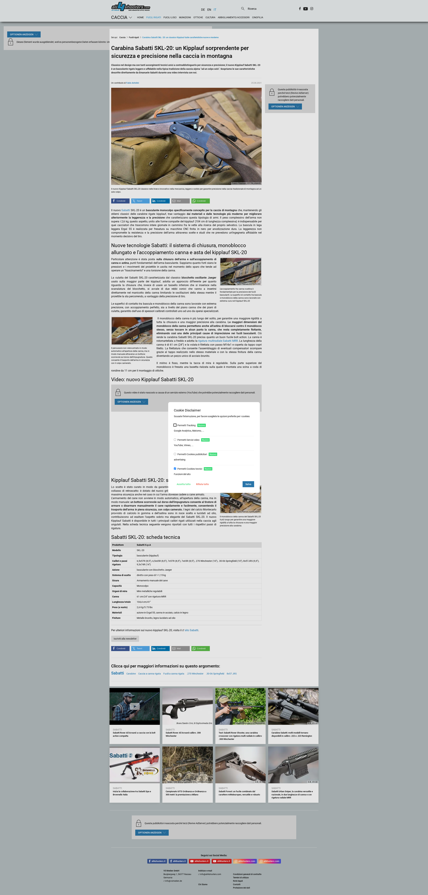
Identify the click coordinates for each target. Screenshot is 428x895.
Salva (248, 484)
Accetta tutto (184, 484)
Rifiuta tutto (202, 484)
